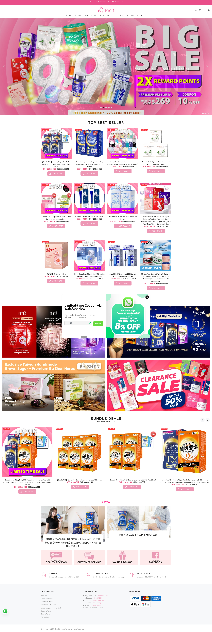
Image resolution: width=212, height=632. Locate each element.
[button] (67, 323)
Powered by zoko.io (84, 337)
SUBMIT (98, 323)
